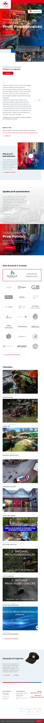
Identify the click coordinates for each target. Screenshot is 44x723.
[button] (39, 100)
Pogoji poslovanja (29, 714)
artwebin (40, 709)
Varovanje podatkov (38, 714)
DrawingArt (29, 709)
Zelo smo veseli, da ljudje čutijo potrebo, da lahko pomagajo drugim (20, 132)
